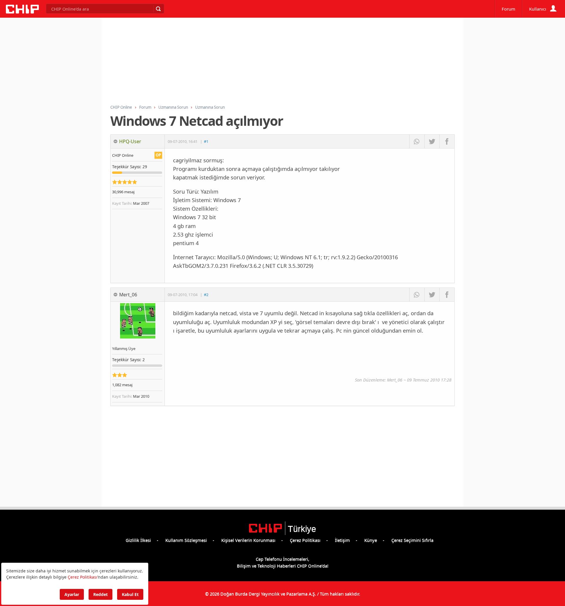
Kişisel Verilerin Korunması (248, 540)
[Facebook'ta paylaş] (446, 141)
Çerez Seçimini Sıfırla (412, 540)
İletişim (342, 540)
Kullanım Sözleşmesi (186, 540)
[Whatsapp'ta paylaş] (416, 141)
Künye (370, 540)
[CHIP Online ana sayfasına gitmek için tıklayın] (22, 12)
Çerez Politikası (305, 540)
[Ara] (158, 8)
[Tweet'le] (431, 141)
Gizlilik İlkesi (138, 540)
